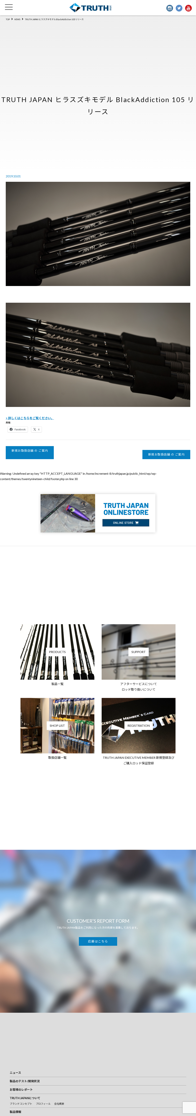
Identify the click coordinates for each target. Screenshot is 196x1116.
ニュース (15, 1072)
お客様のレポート (21, 1089)
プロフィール (43, 1103)
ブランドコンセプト (21, 1103)
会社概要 (59, 1103)
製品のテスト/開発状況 (25, 1081)
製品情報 (15, 1112)
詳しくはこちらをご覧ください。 (31, 418)
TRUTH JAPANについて (25, 1098)
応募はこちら (98, 941)
